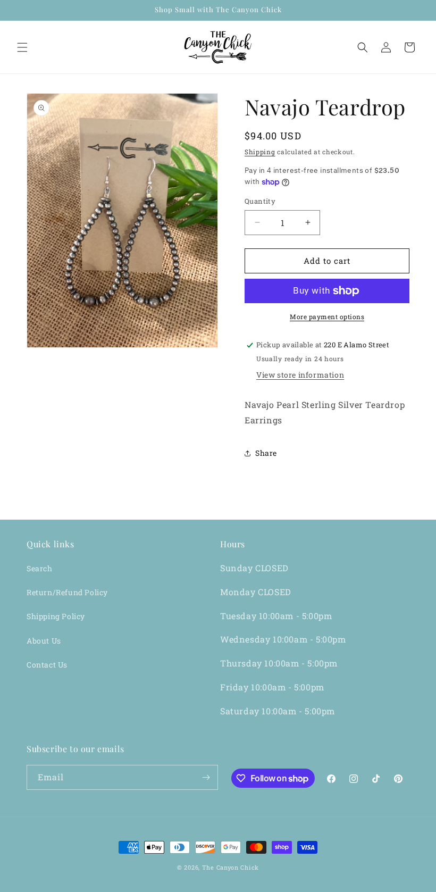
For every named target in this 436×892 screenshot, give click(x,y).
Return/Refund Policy (67, 592)
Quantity (260, 201)
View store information (300, 375)
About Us (44, 641)
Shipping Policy (56, 616)
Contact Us (47, 665)
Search (40, 568)
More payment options (327, 316)
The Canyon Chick (230, 867)
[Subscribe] (205, 777)
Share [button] (266, 453)
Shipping (260, 151)
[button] (22, 47)
